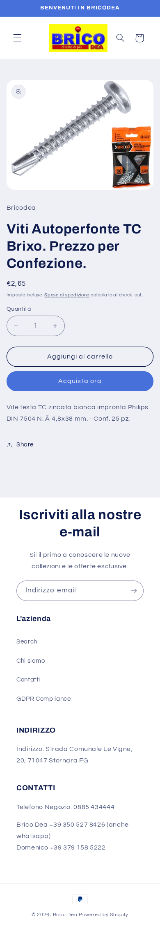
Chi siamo (30, 661)
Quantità (19, 309)
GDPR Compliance (43, 699)
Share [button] (25, 445)
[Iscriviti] (133, 591)
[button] (17, 38)
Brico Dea (66, 914)
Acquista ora (80, 381)
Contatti (28, 680)
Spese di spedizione (66, 295)
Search (26, 642)
